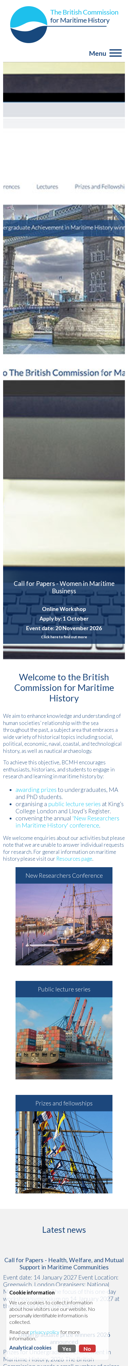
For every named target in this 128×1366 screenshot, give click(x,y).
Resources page (74, 858)
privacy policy (44, 1332)
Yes (66, 1349)
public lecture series (74, 803)
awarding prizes (36, 789)
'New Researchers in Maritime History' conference (67, 822)
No (87, 1349)
